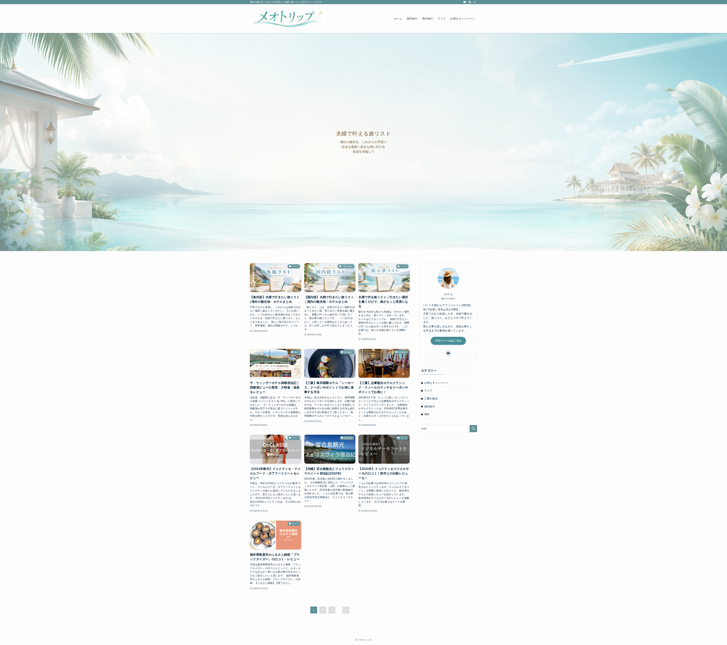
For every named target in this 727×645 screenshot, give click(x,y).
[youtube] (464, 2)
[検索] (474, 2)
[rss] (469, 2)
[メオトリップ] (288, 18)
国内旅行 (429, 406)
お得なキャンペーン (436, 382)
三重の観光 (431, 398)
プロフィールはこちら (448, 340)
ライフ (428, 390)
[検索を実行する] (473, 428)
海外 (427, 414)
